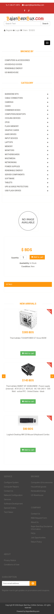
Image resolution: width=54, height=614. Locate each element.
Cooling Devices (12, 118)
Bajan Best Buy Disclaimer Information (41, 527)
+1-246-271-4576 (13, 5)
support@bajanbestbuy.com (34, 5)
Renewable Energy (14, 68)
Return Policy (36, 542)
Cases (8, 106)
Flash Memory (12, 126)
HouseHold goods (13, 64)
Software (9, 178)
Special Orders (10, 508)
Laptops (9, 142)
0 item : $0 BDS (28, 30)
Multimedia (10, 158)
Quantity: (15, 258)
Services (7, 499)
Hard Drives (10, 134)
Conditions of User (11, 565)
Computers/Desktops (15, 114)
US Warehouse (11, 72)
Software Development (13, 504)
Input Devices (11, 138)
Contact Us (8, 491)
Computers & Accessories (17, 60)
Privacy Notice (10, 560)
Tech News (8, 512)
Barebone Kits (12, 94)
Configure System (11, 482)
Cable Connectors (14, 98)
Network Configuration (13, 495)
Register (9, 30)
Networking (11, 162)
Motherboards (12, 154)
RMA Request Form (39, 518)
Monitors (9, 150)
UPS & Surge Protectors (16, 187)
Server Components (15, 174)
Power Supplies (12, 166)
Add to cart (38, 257)
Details (9, 284)
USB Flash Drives (13, 191)
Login (17, 30)
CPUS (7, 122)
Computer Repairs (11, 487)
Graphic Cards (12, 130)
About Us (35, 522)
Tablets (8, 182)
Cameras (9, 102)
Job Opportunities (38, 538)
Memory (9, 146)
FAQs (33, 533)
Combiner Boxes (12, 110)
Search (45, 24)
